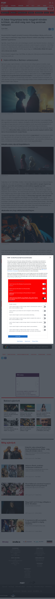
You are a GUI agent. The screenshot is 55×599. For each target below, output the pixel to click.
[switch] (44, 284)
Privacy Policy (35, 341)
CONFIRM (17, 336)
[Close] (50, 258)
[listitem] (27, 281)
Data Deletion (20, 341)
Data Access (27, 341)
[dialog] (27, 299)
